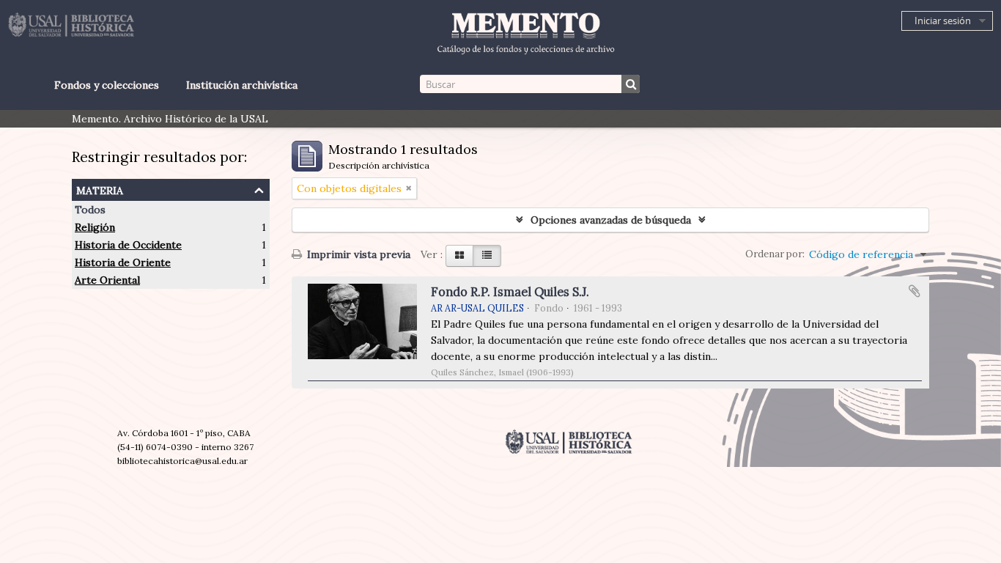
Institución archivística (242, 85)
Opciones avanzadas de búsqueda (611, 220)
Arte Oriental (107, 280)
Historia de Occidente (128, 244)
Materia (99, 189)
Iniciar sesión (943, 20)
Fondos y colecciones (106, 85)
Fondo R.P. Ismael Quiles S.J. (510, 291)
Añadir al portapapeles (914, 291)
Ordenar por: (775, 254)
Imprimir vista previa (357, 254)
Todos (90, 209)
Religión (95, 227)
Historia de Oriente (123, 262)
